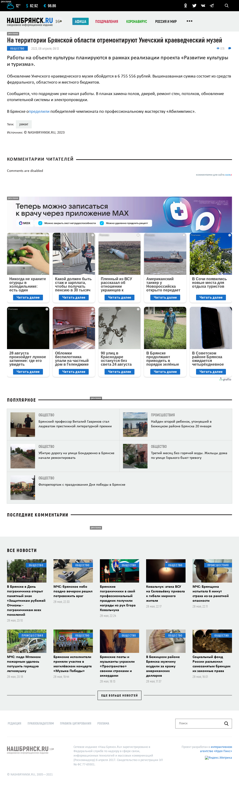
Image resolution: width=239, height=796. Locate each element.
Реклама (103, 723)
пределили (39, 112)
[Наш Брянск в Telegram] (212, 6)
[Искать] (226, 724)
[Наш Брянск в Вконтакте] (203, 6)
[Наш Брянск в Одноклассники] (185, 6)
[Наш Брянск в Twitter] (194, 6)
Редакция (14, 723)
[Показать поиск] (226, 5)
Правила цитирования (75, 723)
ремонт (23, 124)
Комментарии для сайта (214, 175)
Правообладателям (41, 723)
